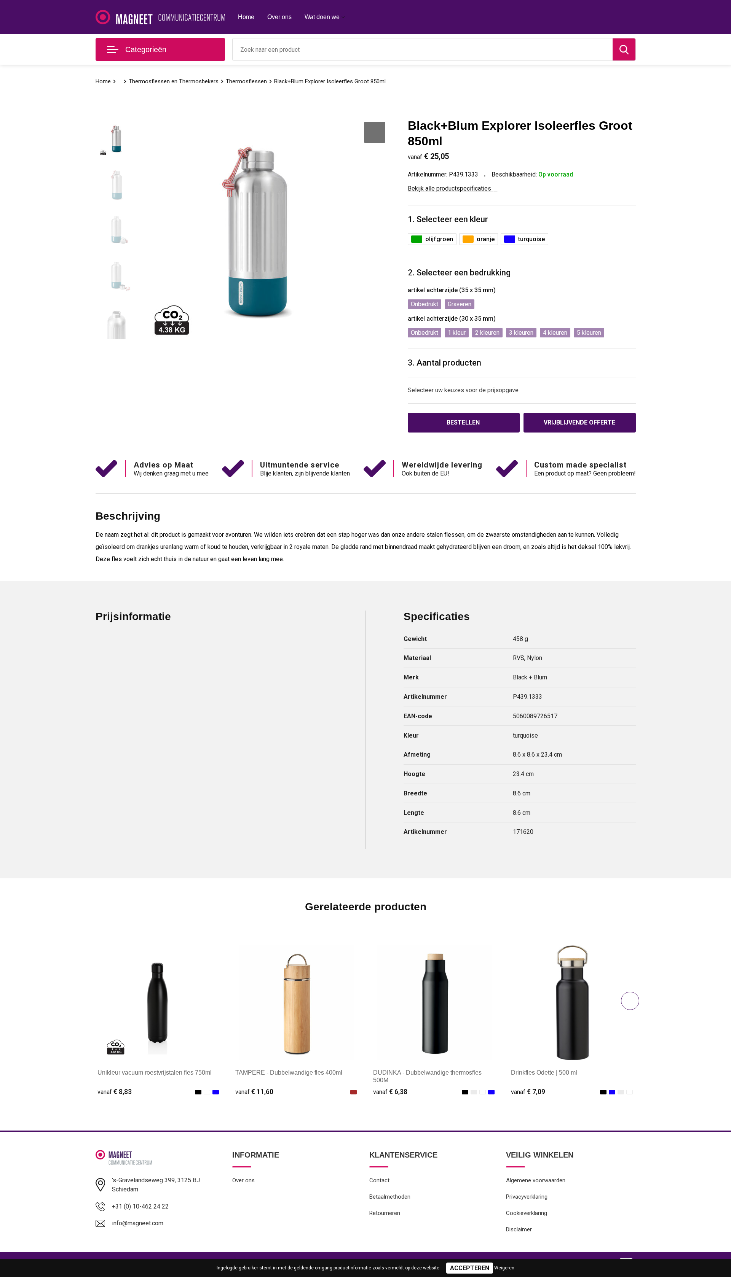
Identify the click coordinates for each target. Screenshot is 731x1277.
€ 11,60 (254, 1092)
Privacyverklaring (526, 1196)
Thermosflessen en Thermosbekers (174, 81)
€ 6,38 (390, 1092)
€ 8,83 (114, 1092)
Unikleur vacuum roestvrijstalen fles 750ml (154, 1072)
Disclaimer (519, 1229)
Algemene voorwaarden (535, 1180)
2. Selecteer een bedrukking (459, 272)
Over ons (279, 17)
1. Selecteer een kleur (448, 219)
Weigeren (504, 1268)
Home (246, 17)
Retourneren (384, 1213)
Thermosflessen (246, 81)
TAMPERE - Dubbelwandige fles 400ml (288, 1072)
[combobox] (423, 49)
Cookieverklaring (526, 1213)
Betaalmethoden (389, 1196)
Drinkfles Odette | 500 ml (544, 1072)
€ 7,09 (528, 1092)
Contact (379, 1180)
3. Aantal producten (444, 362)
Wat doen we (322, 17)
